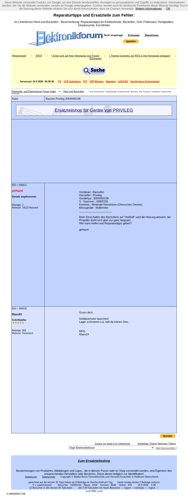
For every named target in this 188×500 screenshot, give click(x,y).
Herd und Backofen (73, 91)
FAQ (39, 55)
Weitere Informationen (148, 8)
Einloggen (134, 35)
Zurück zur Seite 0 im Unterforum (112, 443)
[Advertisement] (94, 148)
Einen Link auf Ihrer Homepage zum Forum (75, 55)
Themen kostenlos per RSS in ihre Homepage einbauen (139, 55)
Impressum (31, 476)
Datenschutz (48, 476)
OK (168, 8)
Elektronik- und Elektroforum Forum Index (34, 91)
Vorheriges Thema (147, 443)
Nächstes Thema (167, 443)
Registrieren (151, 35)
